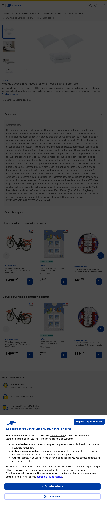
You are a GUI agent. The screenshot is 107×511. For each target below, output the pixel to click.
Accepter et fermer (54, 486)
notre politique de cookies (49, 476)
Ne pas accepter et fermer (89, 422)
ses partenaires (57, 435)
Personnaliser (54, 496)
